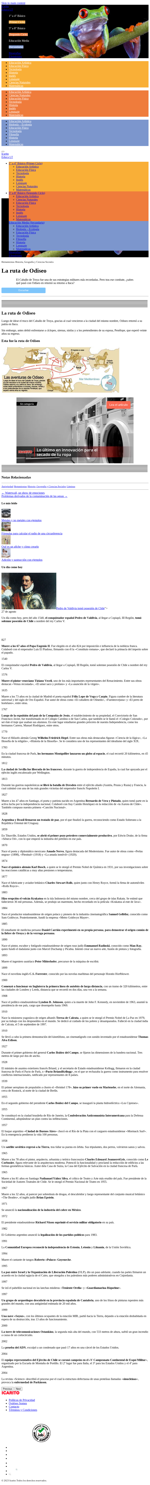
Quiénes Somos (18, 1403)
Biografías (15, 53)
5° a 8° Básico (27, 192)
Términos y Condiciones (23, 1409)
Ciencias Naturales (19, 82)
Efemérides (15, 56)
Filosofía (14, 134)
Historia (13, 72)
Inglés (12, 75)
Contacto (14, 1406)
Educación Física (19, 66)
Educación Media (26, 222)
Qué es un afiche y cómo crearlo (20, 546)
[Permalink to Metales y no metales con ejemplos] (6, 517)
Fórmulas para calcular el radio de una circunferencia (31, 533)
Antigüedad (7, 486)
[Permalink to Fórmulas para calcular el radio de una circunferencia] (6, 530)
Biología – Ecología (20, 124)
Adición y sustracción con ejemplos (21, 559)
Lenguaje (14, 79)
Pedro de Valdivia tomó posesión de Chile (80, 608)
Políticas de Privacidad (22, 1400)
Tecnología (15, 69)
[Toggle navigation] (2, 151)
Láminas (71, 486)
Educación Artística (20, 62)
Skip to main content (13, 3)
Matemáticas (16, 85)
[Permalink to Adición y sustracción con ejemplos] (6, 556)
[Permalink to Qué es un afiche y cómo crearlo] (6, 543)
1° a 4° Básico (25, 163)
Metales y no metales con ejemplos (21, 520)
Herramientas (20, 486)
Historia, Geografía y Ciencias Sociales (47, 486)
